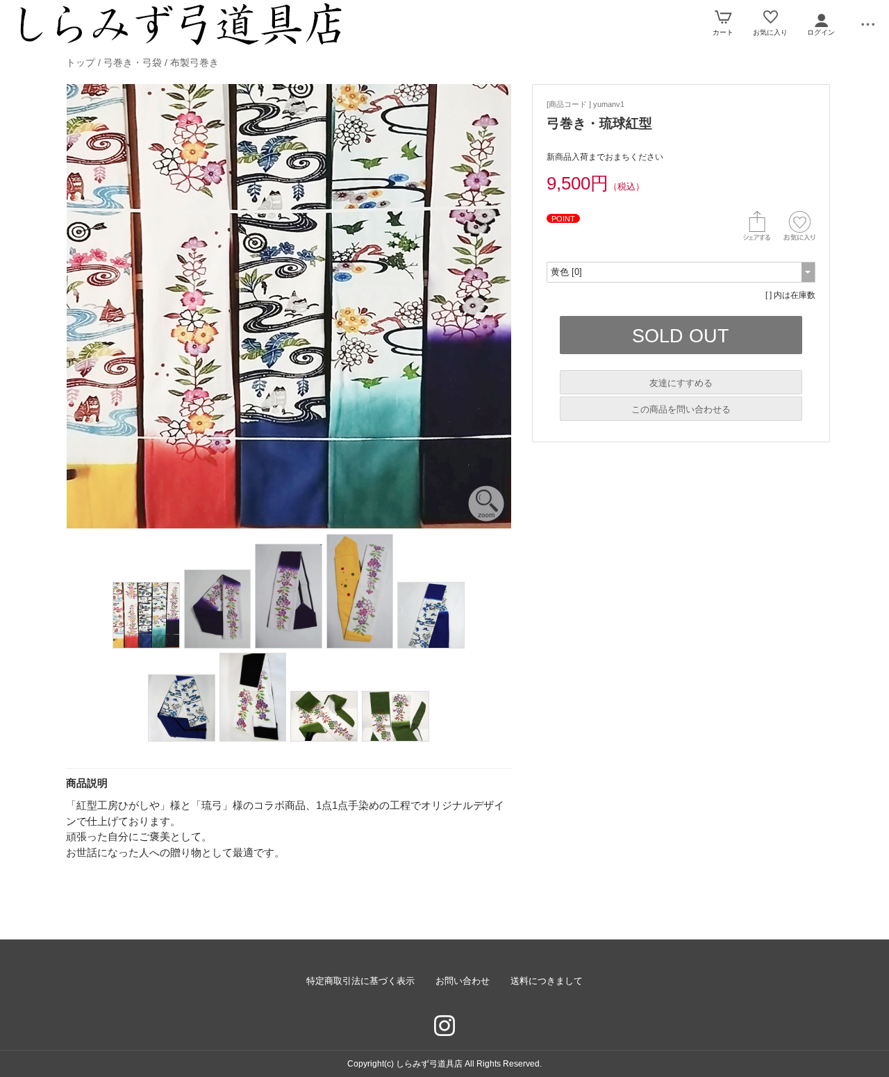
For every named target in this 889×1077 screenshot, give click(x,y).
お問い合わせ (462, 981)
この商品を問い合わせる (681, 409)
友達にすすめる (681, 383)
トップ (80, 62)
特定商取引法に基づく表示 (360, 981)
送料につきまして (546, 981)
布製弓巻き (194, 62)
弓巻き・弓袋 (132, 62)
